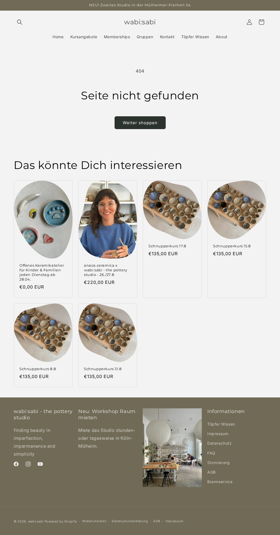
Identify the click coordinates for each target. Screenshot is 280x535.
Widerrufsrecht (94, 521)
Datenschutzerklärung (130, 521)
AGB (211, 472)
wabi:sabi (35, 521)
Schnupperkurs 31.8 (103, 369)
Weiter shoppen (140, 122)
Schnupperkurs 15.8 (232, 246)
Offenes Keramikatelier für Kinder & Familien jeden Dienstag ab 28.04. (41, 272)
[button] (20, 22)
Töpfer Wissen (221, 424)
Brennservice (219, 481)
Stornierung (218, 462)
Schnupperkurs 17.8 (167, 246)
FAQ (211, 453)
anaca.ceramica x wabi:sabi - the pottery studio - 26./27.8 (105, 270)
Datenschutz (219, 443)
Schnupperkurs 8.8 (37, 369)
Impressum (217, 433)
